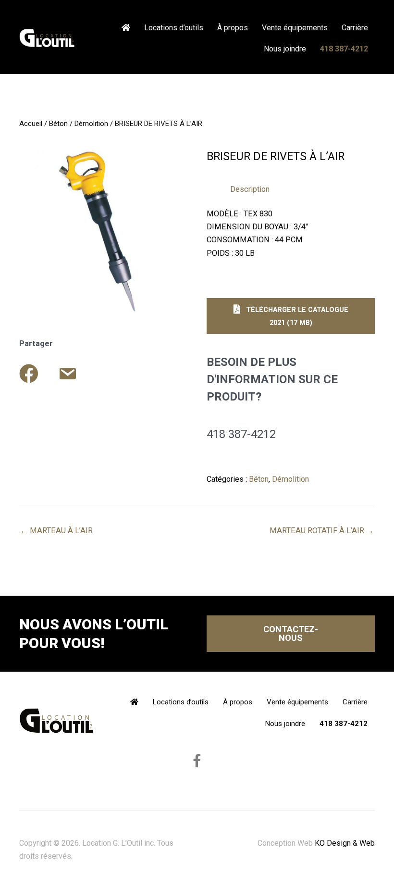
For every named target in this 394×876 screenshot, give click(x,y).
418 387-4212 (344, 48)
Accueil (30, 123)
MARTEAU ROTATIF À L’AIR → (322, 530)
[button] (291, 316)
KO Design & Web (345, 843)
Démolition (91, 123)
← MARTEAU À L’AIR (56, 530)
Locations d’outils (173, 27)
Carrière (355, 27)
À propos (232, 27)
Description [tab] (250, 189)
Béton (58, 123)
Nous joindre (285, 48)
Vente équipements (295, 27)
